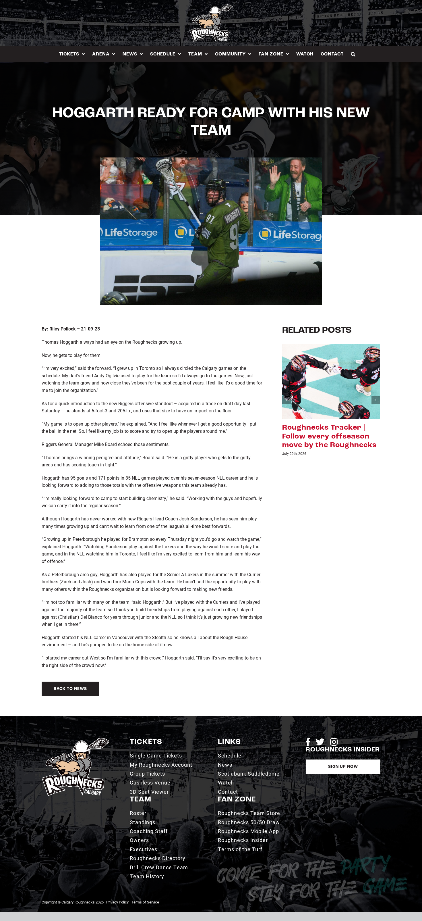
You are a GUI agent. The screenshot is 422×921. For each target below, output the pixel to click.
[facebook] (308, 742)
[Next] (375, 404)
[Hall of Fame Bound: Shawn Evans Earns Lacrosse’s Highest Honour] (331, 381)
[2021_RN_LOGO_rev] (75, 740)
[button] (353, 54)
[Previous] (286, 404)
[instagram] (334, 742)
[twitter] (320, 742)
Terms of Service (145, 902)
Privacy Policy (117, 902)
